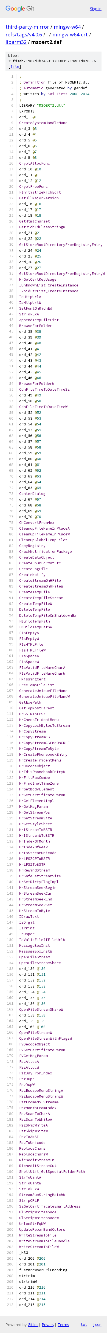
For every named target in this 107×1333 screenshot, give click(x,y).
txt (84, 1324)
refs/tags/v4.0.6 (23, 34)
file (14, 66)
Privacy (48, 1324)
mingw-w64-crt (70, 34)
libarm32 (16, 42)
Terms (63, 1324)
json (97, 1324)
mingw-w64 (67, 26)
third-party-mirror (27, 26)
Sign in (96, 8)
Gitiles (33, 1324)
